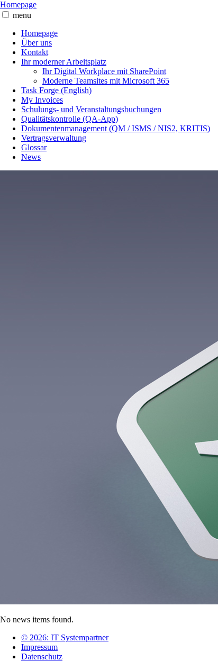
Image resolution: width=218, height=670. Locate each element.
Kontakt (34, 52)
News (31, 156)
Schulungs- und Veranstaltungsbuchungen (91, 109)
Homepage (18, 4)
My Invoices (42, 99)
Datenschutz (41, 656)
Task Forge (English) (56, 90)
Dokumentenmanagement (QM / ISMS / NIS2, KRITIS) (115, 128)
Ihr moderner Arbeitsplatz (63, 61)
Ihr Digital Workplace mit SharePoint (104, 71)
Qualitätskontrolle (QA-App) (69, 118)
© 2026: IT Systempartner (64, 637)
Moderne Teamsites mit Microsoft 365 (105, 80)
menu (22, 15)
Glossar (34, 147)
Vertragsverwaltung (53, 137)
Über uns (36, 42)
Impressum (39, 646)
